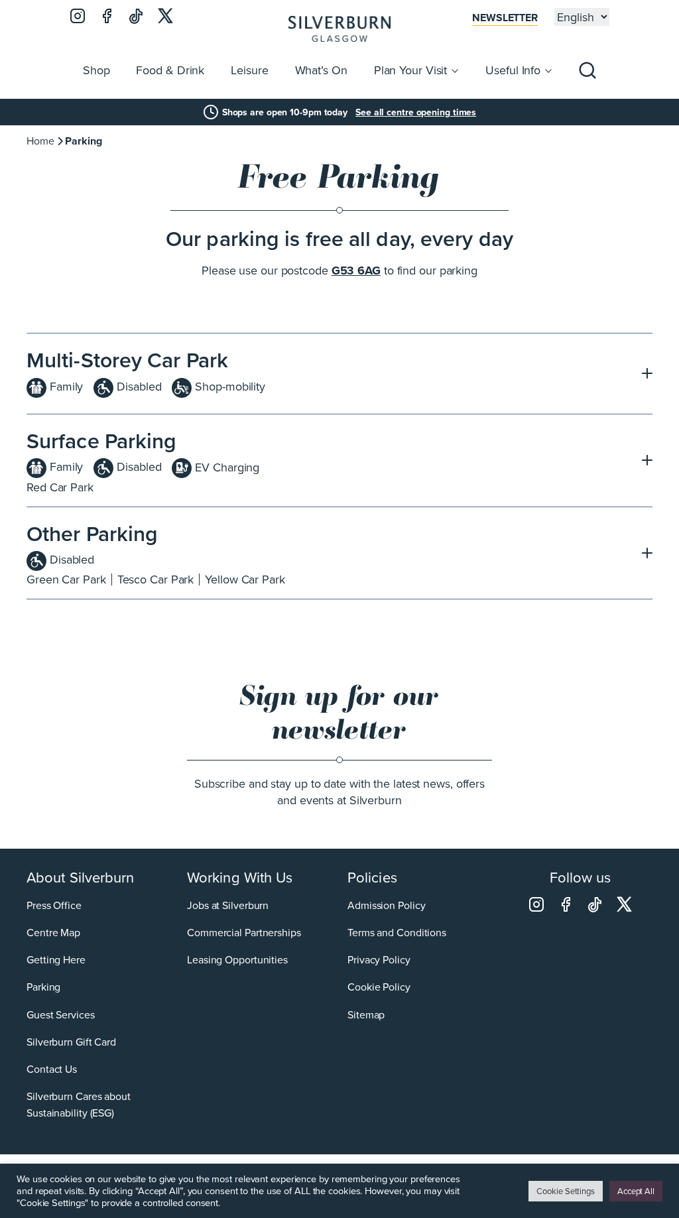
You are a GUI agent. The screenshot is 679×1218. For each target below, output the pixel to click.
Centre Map (53, 932)
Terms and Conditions (396, 932)
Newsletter (505, 17)
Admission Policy (386, 905)
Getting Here (56, 959)
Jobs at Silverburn (228, 905)
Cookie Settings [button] (565, 1191)
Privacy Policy (378, 959)
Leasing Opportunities (237, 959)
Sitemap (366, 1014)
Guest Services (61, 1014)
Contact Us (52, 1069)
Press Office (54, 905)
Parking (43, 986)
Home (40, 140)
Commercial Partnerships (244, 932)
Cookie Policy (378, 986)
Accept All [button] (635, 1191)
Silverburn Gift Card (71, 1041)
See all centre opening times (415, 112)
